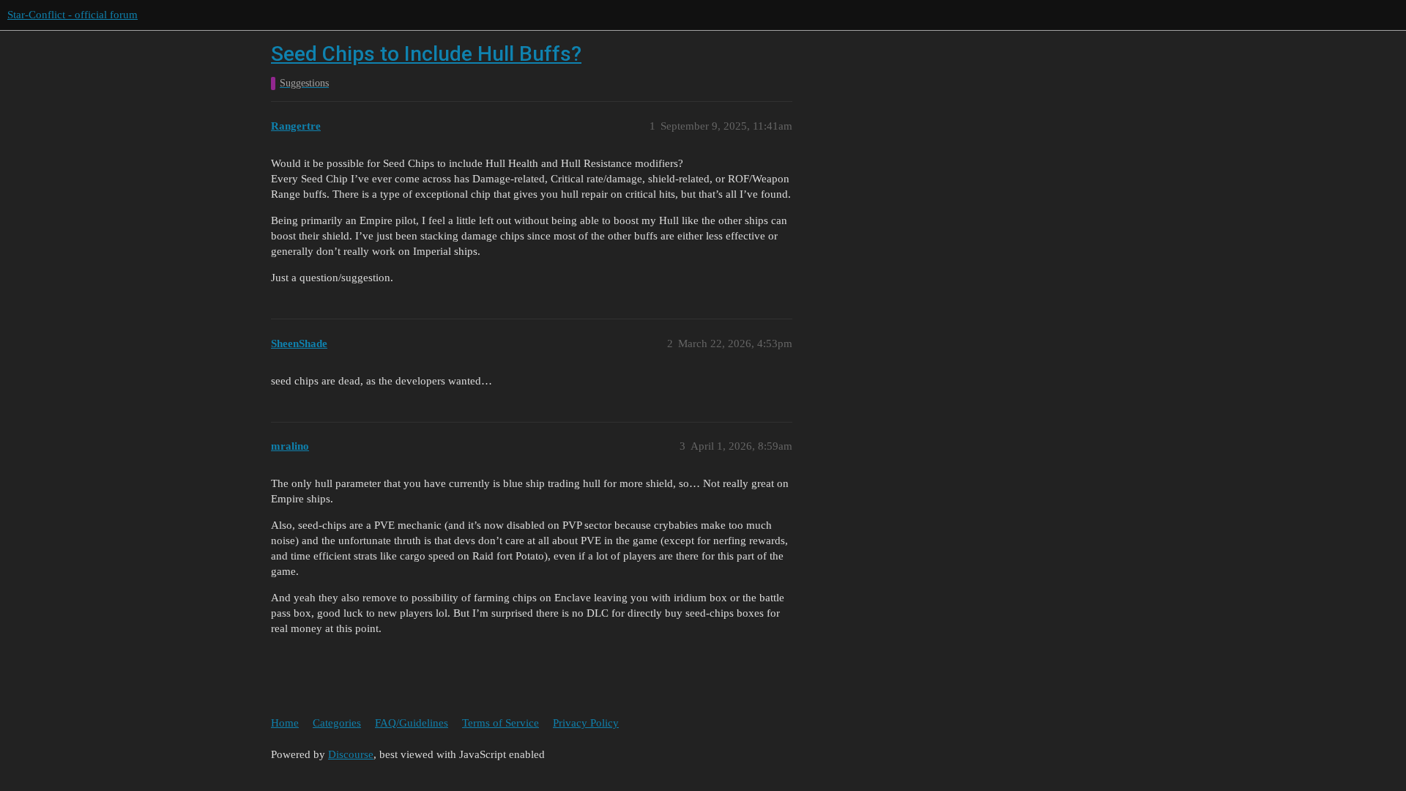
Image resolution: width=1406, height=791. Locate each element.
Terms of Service (500, 723)
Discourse (350, 754)
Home (285, 723)
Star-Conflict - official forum (72, 15)
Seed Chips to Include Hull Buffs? (426, 54)
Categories (337, 723)
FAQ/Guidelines (411, 723)
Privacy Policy (586, 723)
